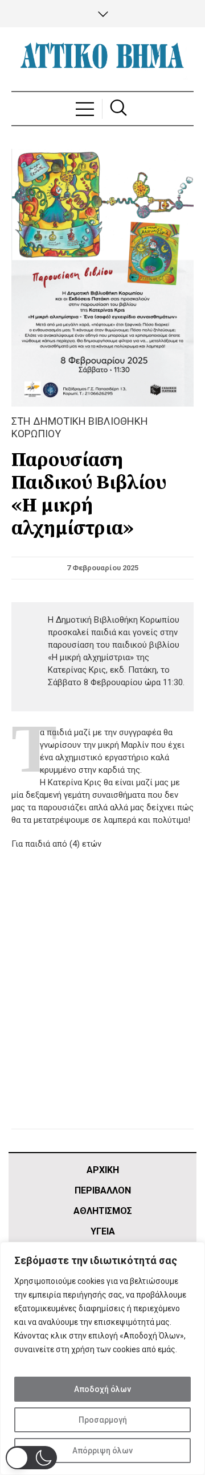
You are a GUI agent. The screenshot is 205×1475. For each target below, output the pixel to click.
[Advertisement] (102, 1003)
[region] (102, 1358)
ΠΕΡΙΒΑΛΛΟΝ (103, 1190)
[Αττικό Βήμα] (102, 59)
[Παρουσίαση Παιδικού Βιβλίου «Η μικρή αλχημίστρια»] (102, 277)
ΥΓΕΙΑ (103, 1231)
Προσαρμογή (103, 1419)
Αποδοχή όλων (102, 1389)
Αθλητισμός (102, 1210)
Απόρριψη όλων (102, 1450)
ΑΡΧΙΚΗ (103, 1170)
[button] (31, 1457)
